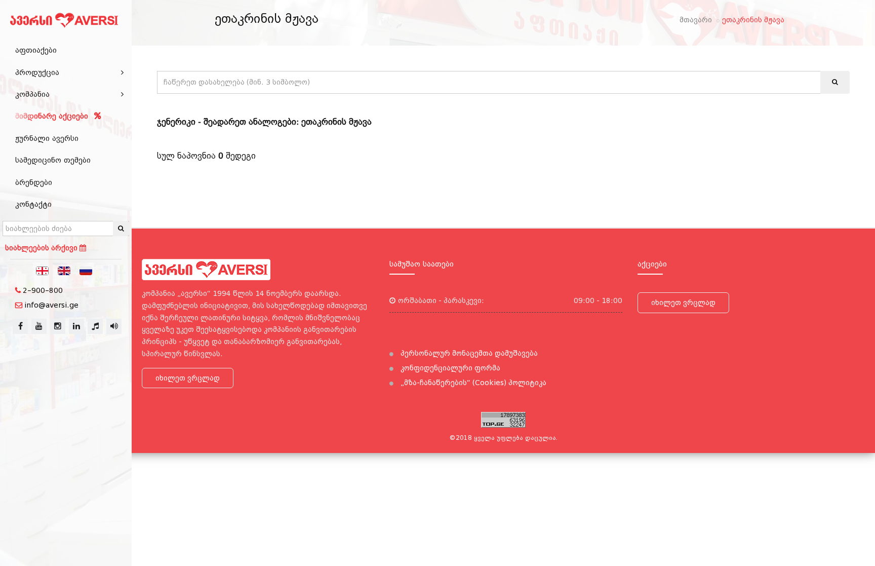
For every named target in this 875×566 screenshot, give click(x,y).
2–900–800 (43, 290)
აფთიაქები (36, 50)
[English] (64, 270)
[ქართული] (42, 270)
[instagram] (57, 326)
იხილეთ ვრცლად (187, 378)
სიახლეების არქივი (42, 248)
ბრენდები (33, 182)
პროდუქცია (37, 72)
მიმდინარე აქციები (53, 116)
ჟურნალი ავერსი (46, 138)
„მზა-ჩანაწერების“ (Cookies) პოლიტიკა (472, 383)
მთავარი (696, 20)
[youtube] (39, 326)
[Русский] (86, 270)
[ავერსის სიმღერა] (114, 326)
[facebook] (20, 326)
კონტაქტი (33, 204)
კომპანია (32, 94)
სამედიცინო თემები (53, 160)
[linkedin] (76, 326)
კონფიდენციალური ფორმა (449, 368)
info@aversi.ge (51, 305)
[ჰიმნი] (95, 326)
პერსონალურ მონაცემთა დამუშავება (468, 353)
